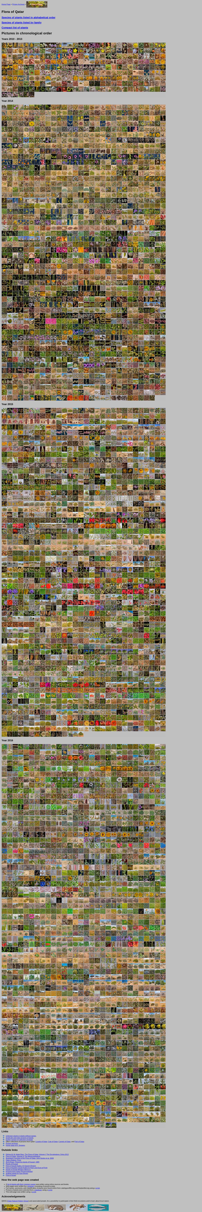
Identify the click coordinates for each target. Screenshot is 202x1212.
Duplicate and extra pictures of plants (19, 1138)
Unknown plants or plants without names (21, 1136)
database (38, 1190)
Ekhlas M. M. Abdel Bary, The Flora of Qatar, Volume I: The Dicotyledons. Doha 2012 (37, 1154)
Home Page (6, 4)
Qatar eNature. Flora (13, 1160)
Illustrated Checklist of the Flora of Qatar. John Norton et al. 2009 (30, 1158)
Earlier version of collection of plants (19, 1140)
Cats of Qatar (53, 1142)
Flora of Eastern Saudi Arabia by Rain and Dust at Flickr (26, 1168)
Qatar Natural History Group (18, 1201)
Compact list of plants (15, 27)
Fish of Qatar (79, 1142)
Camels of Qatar (64, 1142)
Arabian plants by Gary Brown (17, 1173)
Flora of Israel (11, 1175)
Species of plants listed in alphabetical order (28, 17)
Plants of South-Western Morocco (18, 1170)
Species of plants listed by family (21, 22)
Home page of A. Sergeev (15, 1145)
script (98, 1188)
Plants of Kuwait (12, 1164)
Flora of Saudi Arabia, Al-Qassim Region (21, 1166)
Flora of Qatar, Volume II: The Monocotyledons (23, 1156)
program (31, 1186)
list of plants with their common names (21, 1184)
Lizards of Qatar (41, 1142)
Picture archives (12, 1143)
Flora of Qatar (12, 1207)
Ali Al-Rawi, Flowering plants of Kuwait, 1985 (22, 1162)
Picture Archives (18, 4)
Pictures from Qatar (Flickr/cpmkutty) (19, 1171)
